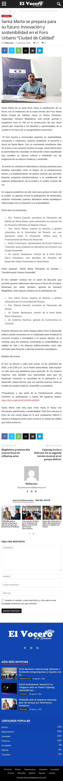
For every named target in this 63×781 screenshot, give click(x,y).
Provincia (6, 741)
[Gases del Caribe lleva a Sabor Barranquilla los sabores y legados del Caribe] (52, 513)
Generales (12, 11)
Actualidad (6, 745)
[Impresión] (33, 50)
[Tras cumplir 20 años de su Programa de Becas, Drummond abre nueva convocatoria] (31, 513)
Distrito (5, 727)
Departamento (25, 678)
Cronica (11, 773)
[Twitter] (12, 50)
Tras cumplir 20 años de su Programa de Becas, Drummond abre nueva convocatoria (30, 525)
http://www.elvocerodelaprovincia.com (32, 487)
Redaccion (9, 43)
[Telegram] (40, 50)
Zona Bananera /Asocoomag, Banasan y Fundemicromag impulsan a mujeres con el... (40, 672)
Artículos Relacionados (23, 500)
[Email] (26, 50)
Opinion (5, 750)
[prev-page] (29, 533)
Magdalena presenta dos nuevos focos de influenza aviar (16, 452)
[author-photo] (31, 473)
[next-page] (33, 533)
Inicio (4, 11)
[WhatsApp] (19, 50)
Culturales (23, 694)
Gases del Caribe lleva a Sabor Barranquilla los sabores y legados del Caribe (52, 524)
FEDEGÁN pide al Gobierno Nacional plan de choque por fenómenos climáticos (10, 524)
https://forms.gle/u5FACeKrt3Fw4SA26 (20, 400)
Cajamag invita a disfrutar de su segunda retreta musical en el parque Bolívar (47, 454)
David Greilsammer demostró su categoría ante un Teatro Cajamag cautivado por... (36, 687)
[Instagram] (32, 492)
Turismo (52, 773)
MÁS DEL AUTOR (42, 500)
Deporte (42, 773)
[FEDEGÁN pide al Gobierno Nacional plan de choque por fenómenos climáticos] (11, 513)
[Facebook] (5, 50)
